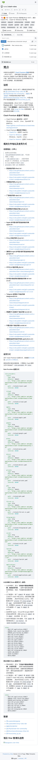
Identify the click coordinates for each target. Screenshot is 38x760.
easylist (10, 24)
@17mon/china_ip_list (23, 99)
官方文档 (16, 111)
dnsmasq (4, 24)
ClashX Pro (13, 132)
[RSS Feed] (2, 9)
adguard (10, 22)
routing (3, 27)
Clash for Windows (15, 135)
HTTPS (3, 41)
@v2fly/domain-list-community (14, 93)
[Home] (3, 2)
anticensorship (19, 22)
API (26, 758)
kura (5, 6)
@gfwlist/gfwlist (11, 726)
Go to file (19, 35)
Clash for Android (15, 139)
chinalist (27, 22)
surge (25, 27)
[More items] (35, 13)
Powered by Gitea (8, 754)
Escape (32, 62)
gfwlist (27, 24)
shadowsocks (11, 27)
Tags (32, 30)
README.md (7, 57)
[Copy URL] (32, 41)
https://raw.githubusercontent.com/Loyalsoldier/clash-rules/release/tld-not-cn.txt (21, 285)
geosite (17, 24)
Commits (7, 30)
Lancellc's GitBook (11, 360)
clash (32, 22)
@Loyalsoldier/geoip (13, 721)
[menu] (35, 41)
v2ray (30, 27)
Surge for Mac (19, 109)
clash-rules (12, 6)
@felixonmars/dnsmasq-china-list (15, 97)
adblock (3, 22)
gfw (22, 24)
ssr (21, 27)
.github (6, 49)
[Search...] (35, 38)
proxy (32, 24)
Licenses (20, 758)
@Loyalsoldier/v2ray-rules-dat (15, 91)
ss (17, 27)
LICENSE (6, 53)
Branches (20, 30)
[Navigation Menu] (35, 2)
